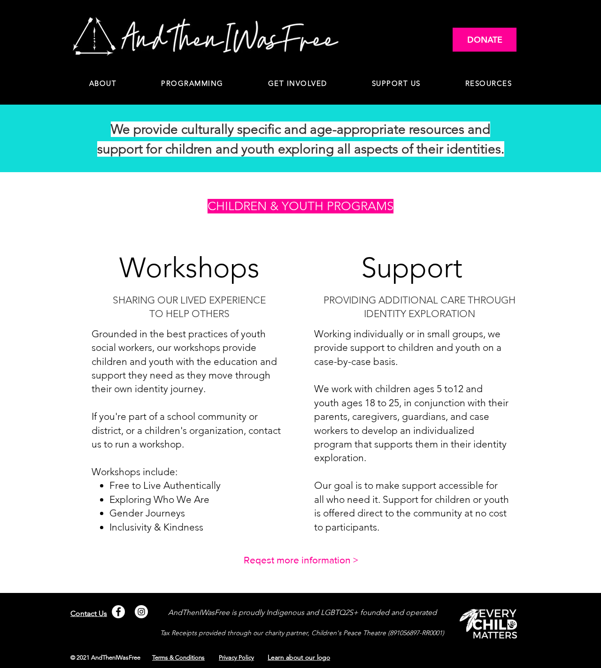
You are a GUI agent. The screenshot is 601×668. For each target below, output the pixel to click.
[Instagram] (141, 611)
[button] (192, 84)
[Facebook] (118, 611)
